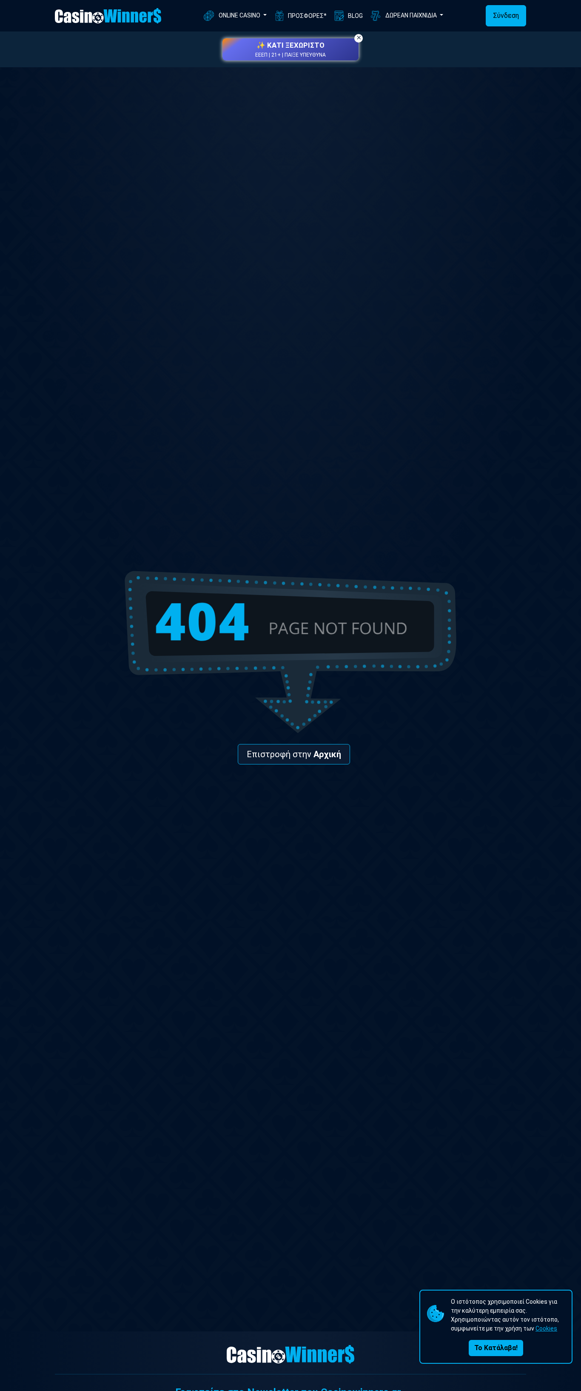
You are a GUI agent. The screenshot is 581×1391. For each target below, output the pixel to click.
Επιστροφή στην (294, 754)
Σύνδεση (506, 15)
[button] (290, 49)
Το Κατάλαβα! (496, 1348)
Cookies (546, 1328)
